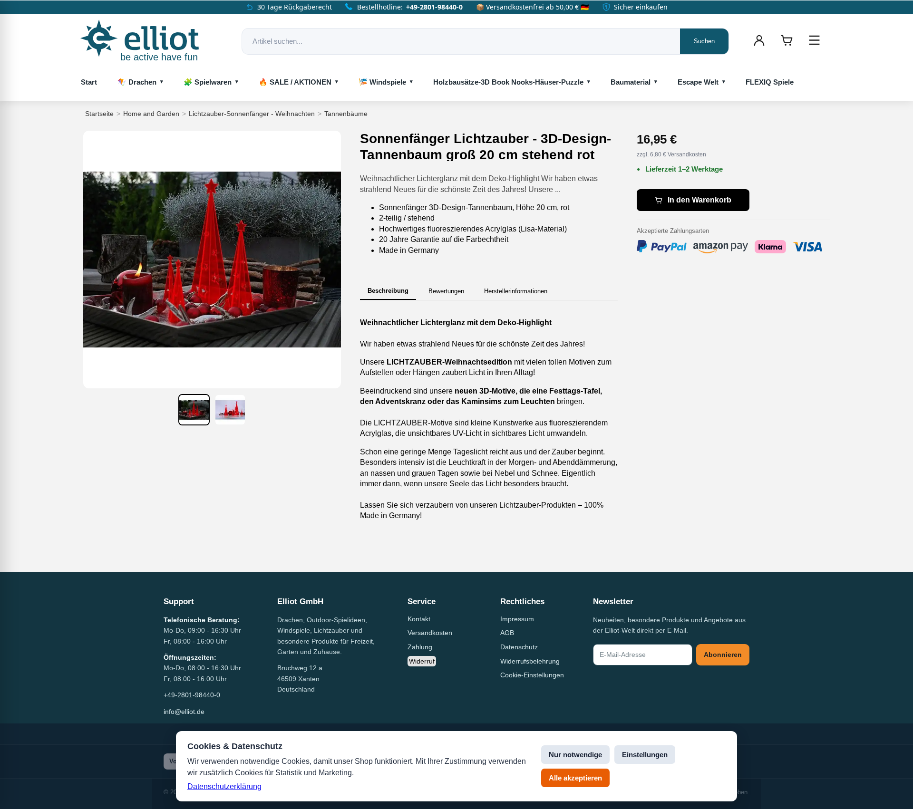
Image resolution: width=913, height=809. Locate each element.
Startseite (99, 113)
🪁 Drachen (136, 82)
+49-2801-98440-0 (434, 6)
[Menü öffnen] (814, 40)
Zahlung (420, 647)
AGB (507, 632)
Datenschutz (519, 647)
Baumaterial (631, 82)
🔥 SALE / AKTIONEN (295, 82)
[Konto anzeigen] (759, 40)
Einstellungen (645, 755)
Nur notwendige (575, 755)
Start (89, 82)
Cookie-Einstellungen (532, 675)
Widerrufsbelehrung (530, 661)
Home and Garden (151, 113)
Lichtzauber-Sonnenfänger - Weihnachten (252, 113)
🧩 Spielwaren (208, 82)
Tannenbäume (346, 113)
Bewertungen (446, 291)
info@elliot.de (184, 711)
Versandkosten (430, 632)
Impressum (517, 619)
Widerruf (422, 661)
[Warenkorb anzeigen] (786, 40)
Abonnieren (723, 654)
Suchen (704, 41)
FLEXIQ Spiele (770, 82)
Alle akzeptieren (575, 778)
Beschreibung (388, 290)
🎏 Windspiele (382, 82)
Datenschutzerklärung (224, 786)
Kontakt (419, 619)
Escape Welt (698, 82)
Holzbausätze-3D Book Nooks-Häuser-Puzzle (508, 82)
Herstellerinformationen (515, 291)
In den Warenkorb (699, 200)
